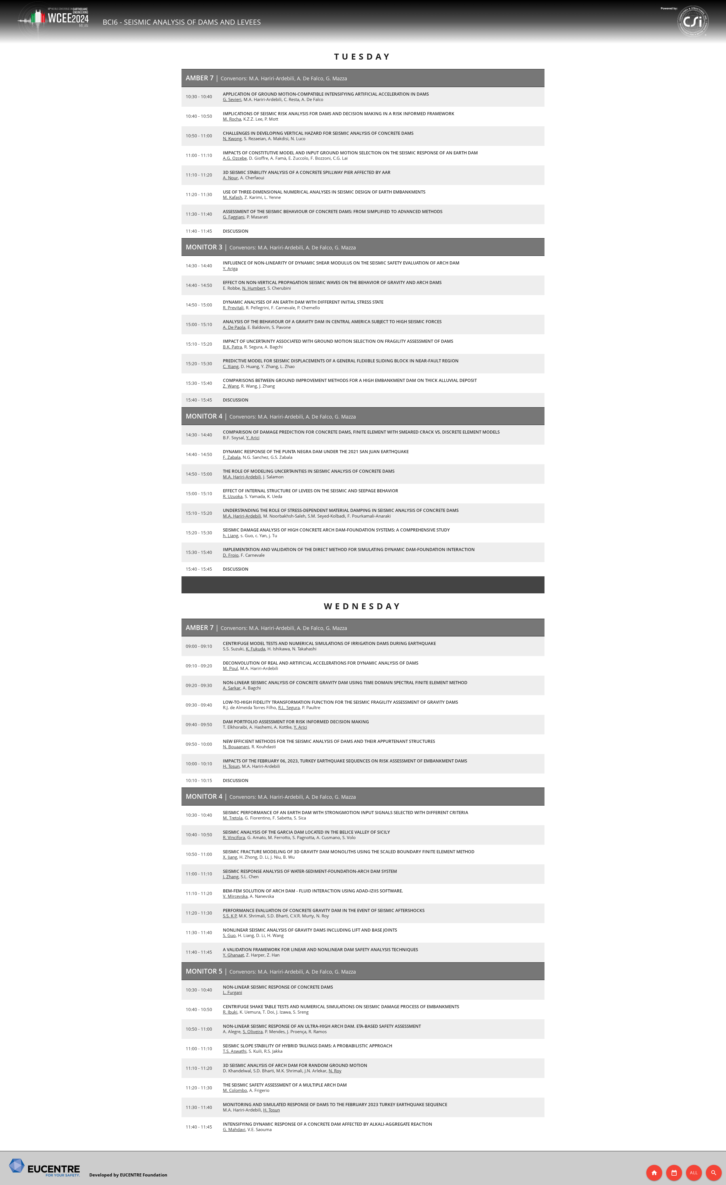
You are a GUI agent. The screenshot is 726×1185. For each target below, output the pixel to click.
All (694, 1172)
